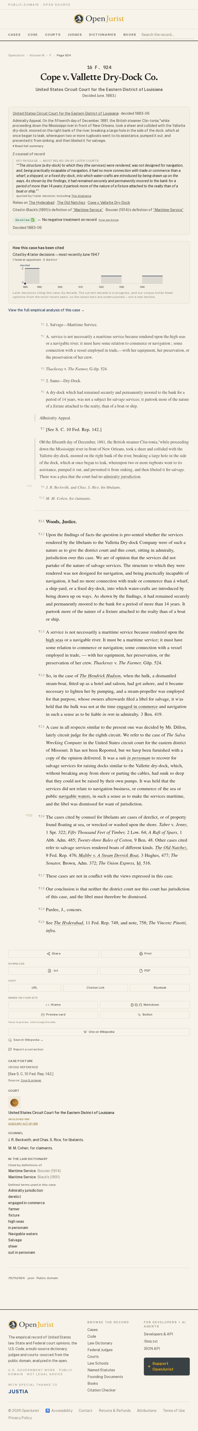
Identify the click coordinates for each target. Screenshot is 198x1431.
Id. (139, 863)
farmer (14, 1209)
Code (33, 34)
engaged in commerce (137, 706)
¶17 (41, 875)
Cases (14, 34)
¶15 (41, 726)
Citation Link (95, 987)
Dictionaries (102, 34)
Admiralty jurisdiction (25, 1190)
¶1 (42, 324)
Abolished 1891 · (19, 1119)
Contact (86, 1411)
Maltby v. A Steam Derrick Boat (108, 855)
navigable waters (74, 796)
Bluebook (160, 987)
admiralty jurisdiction (122, 476)
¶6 (43, 417)
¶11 (41, 521)
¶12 (41, 534)
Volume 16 (37, 55)
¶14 (41, 675)
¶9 (42, 487)
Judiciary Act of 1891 (23, 1123)
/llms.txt (151, 1341)
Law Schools (98, 1363)
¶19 (41, 909)
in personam (138, 758)
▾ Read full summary (28, 146)
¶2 (42, 336)
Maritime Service (22, 1171)
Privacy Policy (20, 1418)
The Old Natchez (71, 203)
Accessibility (58, 1411)
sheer (13, 1246)
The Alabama (81, 196)
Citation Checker (101, 1390)
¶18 (41, 888)
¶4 (42, 380)
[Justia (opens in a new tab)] (18, 1391)
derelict (14, 1197)
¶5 (42, 392)
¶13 (41, 631)
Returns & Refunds (115, 1411)
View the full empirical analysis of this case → (46, 310)
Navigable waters (23, 1234)
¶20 (41, 922)
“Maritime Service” (88, 210)
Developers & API (158, 1334)
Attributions (146, 1411)
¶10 (41, 497)
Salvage (15, 1240)
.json (30, 1278)
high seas (54, 639)
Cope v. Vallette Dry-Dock (109, 203)
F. (51, 55)
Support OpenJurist (161, 1366)
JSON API (152, 1349)
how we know (109, 220)
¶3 (42, 368)
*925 (29, 485)
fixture (14, 1215)
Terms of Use (174, 1411)
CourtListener (31, 1080)
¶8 (43, 441)
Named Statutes (101, 1370)
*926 (28, 815)
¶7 (42, 428)
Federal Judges (100, 1350)
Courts (53, 34)
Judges (75, 34)
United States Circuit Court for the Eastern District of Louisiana (99, 89)
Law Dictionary (99, 1343)
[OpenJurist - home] (99, 19)
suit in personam (21, 1252)
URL (34, 987)
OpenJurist (16, 55)
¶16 (41, 816)
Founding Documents (105, 1377)
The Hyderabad (41, 203)
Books (129, 34)
